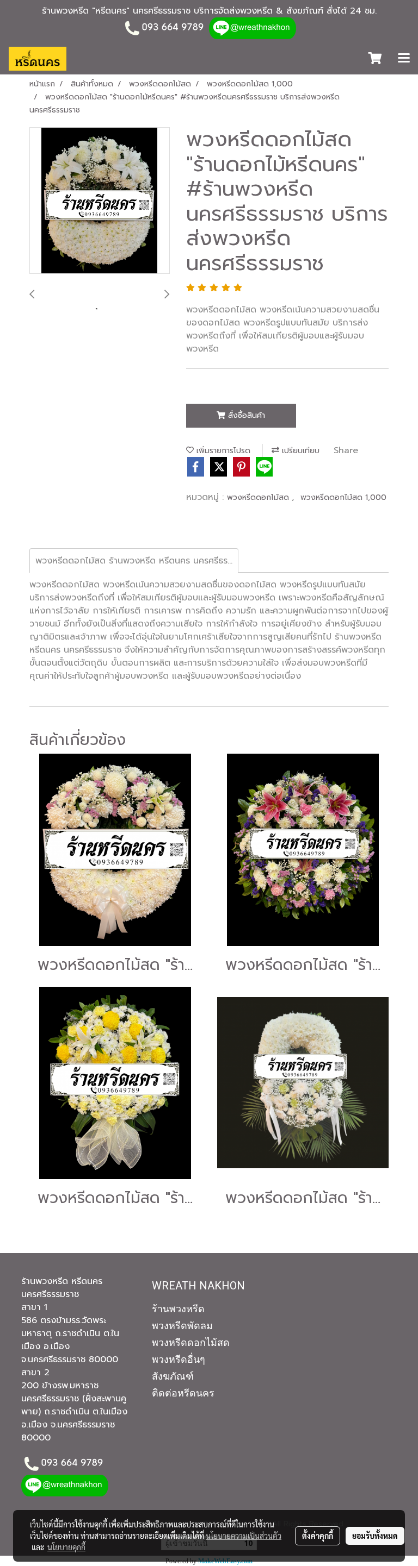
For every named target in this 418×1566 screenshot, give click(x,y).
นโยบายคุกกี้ (66, 1547)
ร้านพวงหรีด (178, 1308)
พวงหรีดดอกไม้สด (259, 497)
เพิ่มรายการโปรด (222, 450)
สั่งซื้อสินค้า (245, 415)
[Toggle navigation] (404, 59)
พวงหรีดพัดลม (182, 1325)
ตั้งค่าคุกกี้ (317, 1535)
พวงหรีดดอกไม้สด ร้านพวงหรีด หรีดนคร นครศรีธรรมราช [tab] (136, 560)
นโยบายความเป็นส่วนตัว (243, 1535)
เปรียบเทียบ (299, 450)
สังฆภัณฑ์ (173, 1376)
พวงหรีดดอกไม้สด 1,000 (343, 497)
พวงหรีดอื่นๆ (178, 1359)
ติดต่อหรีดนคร (183, 1393)
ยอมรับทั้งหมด (375, 1535)
